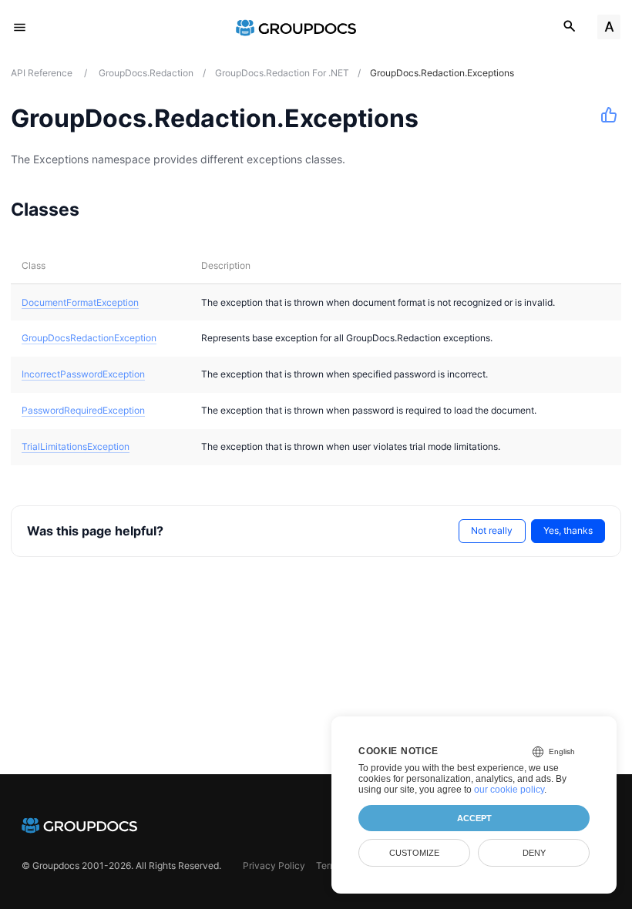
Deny (534, 852)
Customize (414, 852)
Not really (492, 530)
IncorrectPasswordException (83, 374)
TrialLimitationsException (75, 446)
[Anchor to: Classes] (99, 208)
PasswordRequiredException (83, 410)
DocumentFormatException (80, 302)
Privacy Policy (274, 865)
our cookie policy (509, 789)
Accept (474, 818)
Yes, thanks (568, 530)
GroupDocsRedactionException (89, 338)
